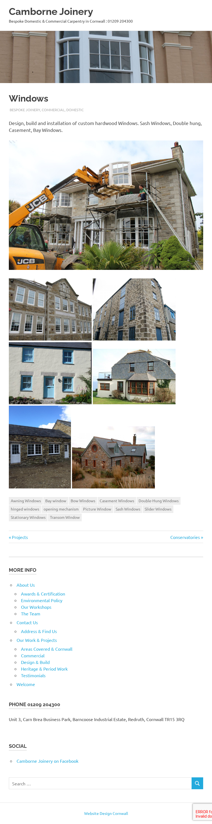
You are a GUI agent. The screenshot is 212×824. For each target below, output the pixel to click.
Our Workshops (36, 607)
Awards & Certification (43, 593)
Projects (20, 537)
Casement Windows (117, 500)
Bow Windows (83, 500)
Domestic (75, 109)
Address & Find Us (39, 631)
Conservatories (185, 537)
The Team (30, 613)
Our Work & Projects (37, 640)
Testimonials (33, 675)
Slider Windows (158, 508)
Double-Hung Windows (159, 500)
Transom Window (65, 517)
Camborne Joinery (51, 11)
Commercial (32, 655)
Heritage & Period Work (44, 668)
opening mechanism (61, 508)
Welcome (26, 684)
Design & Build (35, 662)
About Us (26, 585)
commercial (53, 109)
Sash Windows (128, 508)
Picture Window (97, 508)
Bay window (55, 500)
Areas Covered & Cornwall (46, 649)
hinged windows (25, 508)
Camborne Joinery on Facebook (47, 761)
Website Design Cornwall (106, 813)
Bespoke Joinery (25, 109)
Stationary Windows (28, 517)
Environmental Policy (41, 600)
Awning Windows (26, 500)
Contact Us (27, 622)
